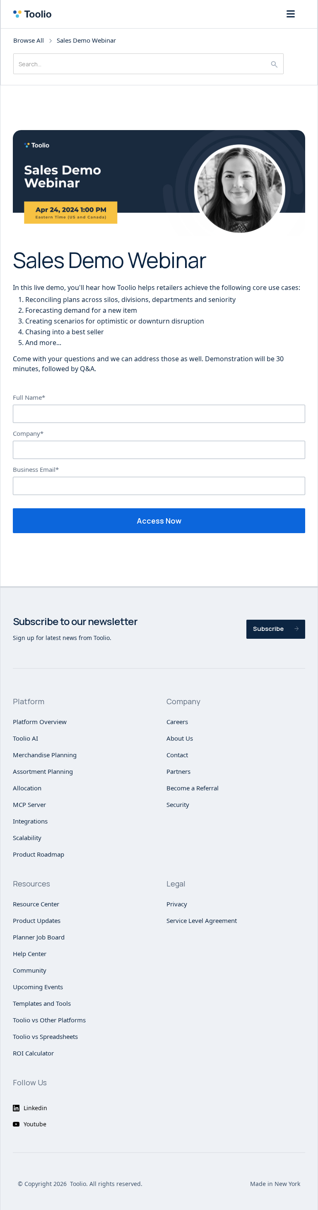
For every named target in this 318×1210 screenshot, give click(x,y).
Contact (177, 755)
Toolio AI (25, 738)
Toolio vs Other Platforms (49, 1020)
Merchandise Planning (45, 755)
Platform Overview (40, 721)
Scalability (27, 837)
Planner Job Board (39, 937)
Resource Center (36, 904)
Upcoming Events (38, 987)
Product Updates (36, 920)
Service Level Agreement (201, 920)
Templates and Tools (42, 1003)
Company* (28, 433)
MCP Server (29, 804)
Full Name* (29, 397)
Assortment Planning (43, 771)
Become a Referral (192, 788)
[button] (291, 14)
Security (177, 804)
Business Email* (36, 469)
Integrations (30, 821)
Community (29, 970)
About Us (179, 738)
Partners (178, 771)
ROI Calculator (33, 1053)
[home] (34, 14)
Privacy (176, 904)
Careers (177, 721)
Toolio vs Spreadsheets (45, 1036)
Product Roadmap (38, 854)
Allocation (27, 788)
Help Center (29, 953)
